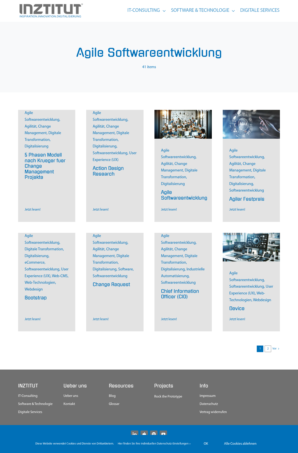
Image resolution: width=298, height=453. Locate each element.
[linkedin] (134, 434)
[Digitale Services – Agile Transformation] (251, 112)
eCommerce (35, 263)
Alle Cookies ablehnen (240, 444)
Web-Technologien (40, 283)
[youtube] (163, 434)
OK (206, 444)
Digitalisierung (36, 147)
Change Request (111, 284)
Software (125, 269)
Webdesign (34, 290)
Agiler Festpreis (246, 199)
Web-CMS (60, 276)
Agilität (30, 127)
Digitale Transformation (44, 249)
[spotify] (154, 434)
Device (237, 308)
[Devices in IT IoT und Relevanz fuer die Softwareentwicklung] (251, 235)
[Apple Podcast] (144, 434)
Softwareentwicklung (110, 153)
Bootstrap (36, 298)
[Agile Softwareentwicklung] (183, 112)
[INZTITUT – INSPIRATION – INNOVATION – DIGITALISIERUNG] (51, 4)
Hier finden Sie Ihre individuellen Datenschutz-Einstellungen (153, 443)
